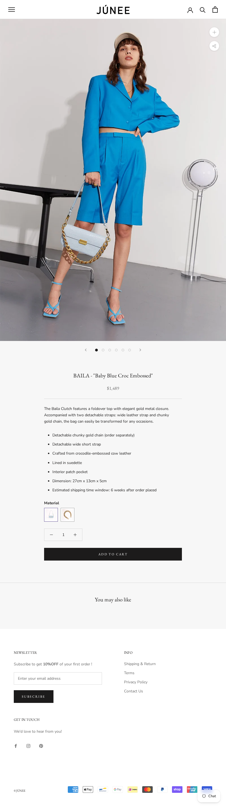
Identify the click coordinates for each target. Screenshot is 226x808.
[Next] (140, 350)
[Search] (203, 9)
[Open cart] (215, 9)
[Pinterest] (41, 745)
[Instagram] (28, 745)
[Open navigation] (11, 9)
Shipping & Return (140, 663)
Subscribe (33, 696)
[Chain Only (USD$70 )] (67, 515)
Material (51, 503)
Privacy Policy (135, 682)
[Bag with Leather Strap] (51, 515)
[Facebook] (16, 745)
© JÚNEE (19, 791)
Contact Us (133, 691)
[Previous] (86, 350)
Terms (129, 673)
